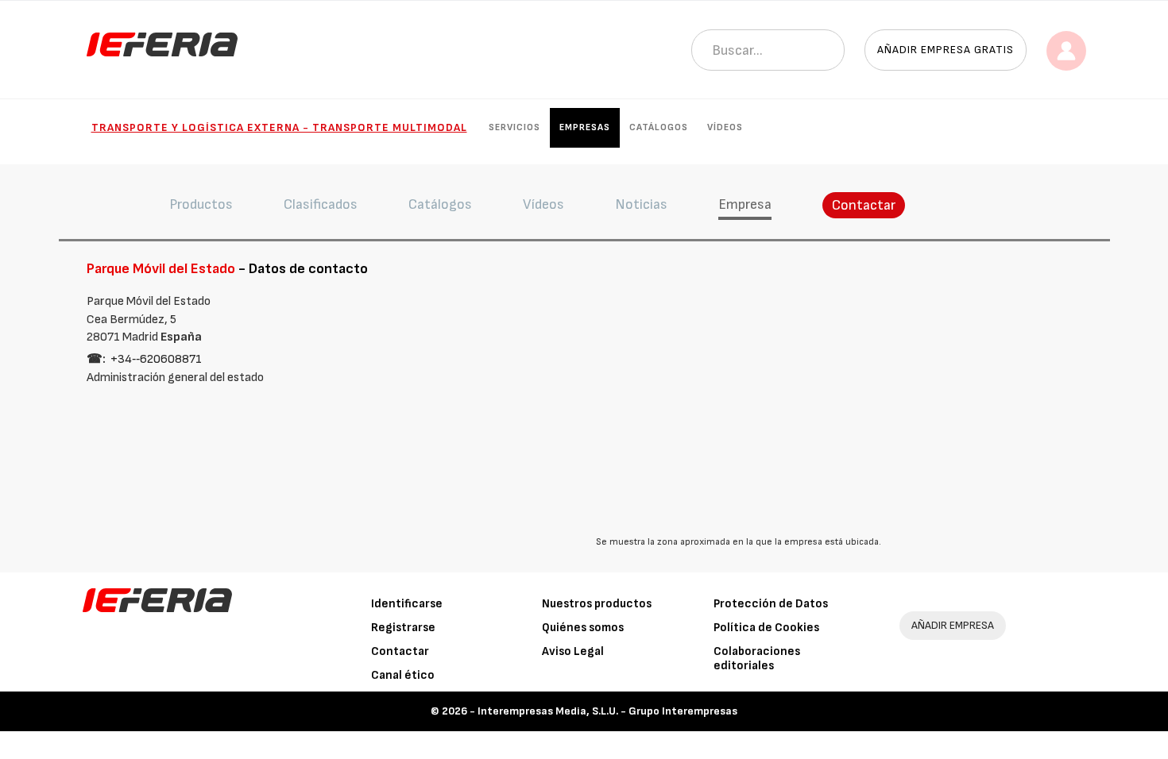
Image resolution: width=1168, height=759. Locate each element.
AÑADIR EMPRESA (952, 625)
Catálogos (658, 127)
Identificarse (407, 603)
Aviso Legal (573, 651)
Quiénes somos (583, 627)
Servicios (514, 127)
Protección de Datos (771, 603)
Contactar (863, 205)
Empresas (584, 127)
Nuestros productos (597, 603)
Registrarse (403, 627)
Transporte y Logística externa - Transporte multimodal (279, 127)
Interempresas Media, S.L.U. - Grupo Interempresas (607, 711)
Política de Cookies (766, 627)
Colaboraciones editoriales (757, 658)
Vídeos (725, 127)
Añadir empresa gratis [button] (945, 49)
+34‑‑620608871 (156, 359)
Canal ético (403, 675)
